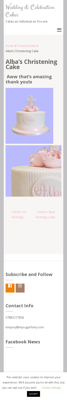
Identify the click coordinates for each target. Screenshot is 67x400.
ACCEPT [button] (33, 394)
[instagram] (20, 288)
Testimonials (26, 46)
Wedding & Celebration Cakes (30, 11)
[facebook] (10, 288)
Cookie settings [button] (51, 387)
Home (10, 46)
